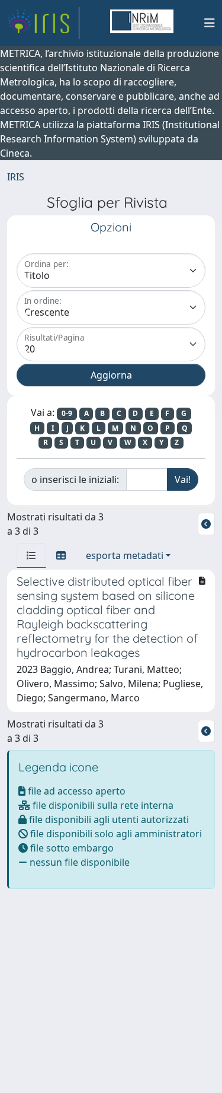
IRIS (15, 176)
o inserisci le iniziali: (75, 479)
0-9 (67, 413)
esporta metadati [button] (124, 555)
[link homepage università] (141, 23)
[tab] (31, 555)
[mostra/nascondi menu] (209, 23)
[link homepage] (43, 23)
